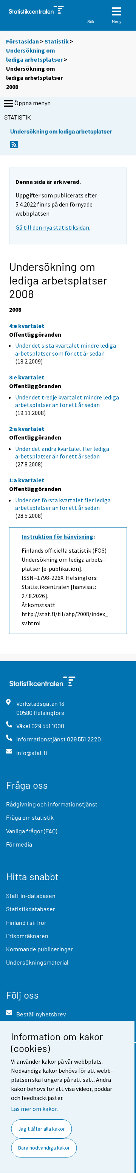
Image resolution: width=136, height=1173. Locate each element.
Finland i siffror (26, 922)
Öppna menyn (32, 103)
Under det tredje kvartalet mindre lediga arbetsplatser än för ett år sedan (67, 401)
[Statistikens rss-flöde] (14, 146)
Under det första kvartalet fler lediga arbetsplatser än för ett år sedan (63, 504)
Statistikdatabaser (30, 908)
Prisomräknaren (27, 935)
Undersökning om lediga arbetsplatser (61, 131)
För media (19, 844)
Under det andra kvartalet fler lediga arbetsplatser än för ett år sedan (62, 452)
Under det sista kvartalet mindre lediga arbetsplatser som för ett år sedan (65, 349)
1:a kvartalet (26, 480)
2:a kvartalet (26, 428)
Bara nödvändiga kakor (44, 1147)
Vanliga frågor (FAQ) (31, 830)
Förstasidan (22, 41)
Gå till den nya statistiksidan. (52, 227)
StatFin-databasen (31, 895)
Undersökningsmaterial (37, 962)
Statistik (57, 41)
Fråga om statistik (30, 817)
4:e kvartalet (26, 325)
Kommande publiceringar (39, 948)
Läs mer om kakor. (34, 1108)
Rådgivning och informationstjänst (51, 804)
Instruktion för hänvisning (57, 536)
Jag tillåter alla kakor (41, 1128)
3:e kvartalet (26, 377)
